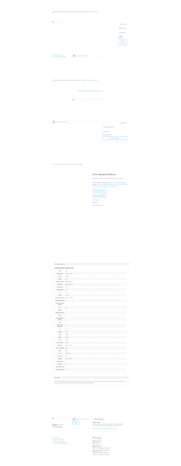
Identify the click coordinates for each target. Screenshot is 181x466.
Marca (97, 25)
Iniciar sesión (123, 42)
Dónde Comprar (99, 191)
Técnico (87, 23)
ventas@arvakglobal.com (58, 56)
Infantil (93, 23)
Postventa (83, 25)
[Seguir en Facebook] (76, 427)
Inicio (53, 164)
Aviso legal (55, 437)
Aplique (107, 184)
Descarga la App (99, 196)
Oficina (107, 186)
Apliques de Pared (68, 164)
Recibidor (112, 186)
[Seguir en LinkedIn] (73, 427)
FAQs (75, 422)
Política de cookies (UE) (58, 441)
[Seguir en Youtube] (79, 427)
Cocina (115, 184)
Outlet (107, 23)
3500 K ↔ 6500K (101, 184)
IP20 (102, 186)
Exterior (80, 23)
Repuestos (100, 23)
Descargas (90, 25)
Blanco (111, 184)
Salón (116, 186)
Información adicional (60, 264)
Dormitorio (124, 184)
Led (104, 186)
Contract (119, 184)
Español (101, 419)
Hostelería (98, 186)
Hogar (94, 186)
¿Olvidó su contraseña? (106, 134)
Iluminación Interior (59, 164)
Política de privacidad (58, 439)
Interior (74, 23)
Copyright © (60, 443)
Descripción (57, 377)
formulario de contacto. (92, 11)
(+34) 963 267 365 (58, 55)
